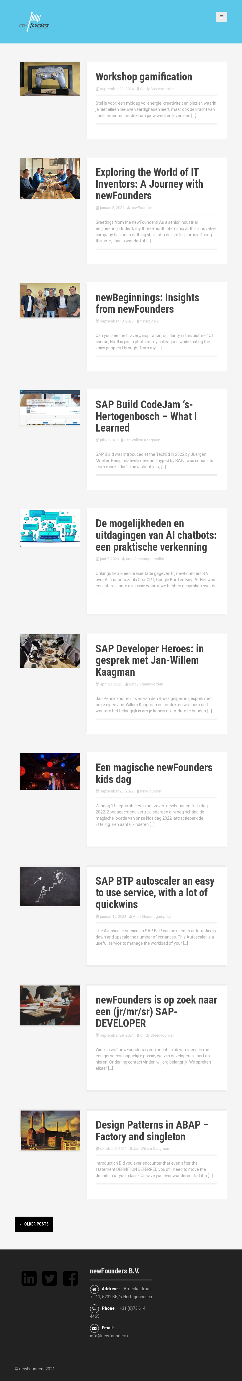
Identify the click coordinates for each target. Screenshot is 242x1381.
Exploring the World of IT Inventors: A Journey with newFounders (149, 184)
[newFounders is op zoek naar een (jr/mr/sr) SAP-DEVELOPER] (50, 1005)
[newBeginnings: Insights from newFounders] (50, 300)
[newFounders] (34, 21)
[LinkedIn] (29, 1283)
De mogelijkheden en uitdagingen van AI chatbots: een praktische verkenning (156, 535)
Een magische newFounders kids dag (154, 773)
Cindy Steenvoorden (157, 89)
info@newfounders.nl (110, 1335)
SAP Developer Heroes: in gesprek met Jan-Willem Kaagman (150, 660)
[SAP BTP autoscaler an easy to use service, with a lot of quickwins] (50, 886)
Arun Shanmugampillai (144, 559)
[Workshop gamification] (50, 79)
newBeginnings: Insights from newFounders (147, 303)
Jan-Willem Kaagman (142, 440)
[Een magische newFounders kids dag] (50, 771)
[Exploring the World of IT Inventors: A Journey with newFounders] (50, 178)
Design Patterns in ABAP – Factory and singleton (152, 1131)
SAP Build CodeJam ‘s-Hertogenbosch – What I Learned (146, 416)
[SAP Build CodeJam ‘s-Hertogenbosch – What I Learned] (50, 407)
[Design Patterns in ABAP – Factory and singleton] (50, 1130)
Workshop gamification (144, 77)
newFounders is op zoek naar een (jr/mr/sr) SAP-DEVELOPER (156, 1012)
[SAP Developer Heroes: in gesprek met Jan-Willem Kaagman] (50, 650)
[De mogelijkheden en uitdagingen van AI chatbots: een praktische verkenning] (50, 527)
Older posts (34, 1224)
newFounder (141, 207)
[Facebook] (70, 1283)
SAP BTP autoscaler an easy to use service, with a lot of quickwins (155, 893)
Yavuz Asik (149, 321)
